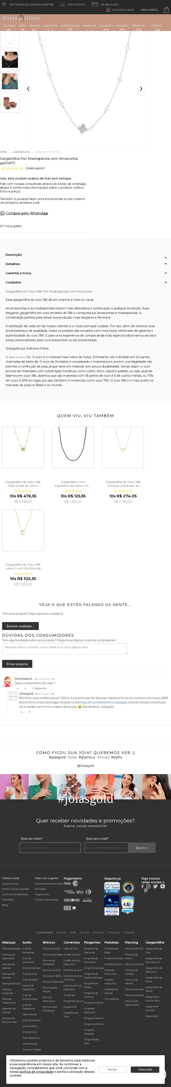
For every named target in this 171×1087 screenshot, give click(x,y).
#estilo (116, 757)
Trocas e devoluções (46, 899)
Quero (141, 847)
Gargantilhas (70, 25)
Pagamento (42, 894)
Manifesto (8, 899)
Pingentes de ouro (74, 1001)
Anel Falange (30, 1043)
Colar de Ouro (71, 948)
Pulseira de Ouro (113, 964)
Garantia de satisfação (15, 894)
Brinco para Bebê (52, 954)
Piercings (122, 25)
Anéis (22, 25)
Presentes (139, 25)
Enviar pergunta (17, 664)
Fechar (112, 1069)
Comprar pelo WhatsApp (27, 213)
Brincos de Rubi (52, 970)
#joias (72, 757)
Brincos (34, 25)
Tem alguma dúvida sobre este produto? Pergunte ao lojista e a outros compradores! (59, 640)
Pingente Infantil (93, 1002)
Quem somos (10, 883)
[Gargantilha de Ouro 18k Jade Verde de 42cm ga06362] (23, 448)
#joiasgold (57, 757)
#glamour (87, 757)
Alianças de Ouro (11, 983)
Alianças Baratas (11, 948)
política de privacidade (36, 1072)
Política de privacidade (15, 888)
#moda (103, 757)
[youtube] (162, 886)
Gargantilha (70, 1006)
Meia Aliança (30, 1014)
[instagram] (148, 886)
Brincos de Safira (52, 975)
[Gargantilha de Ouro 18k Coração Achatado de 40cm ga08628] (123, 448)
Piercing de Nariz (134, 964)
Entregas (40, 888)
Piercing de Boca (134, 995)
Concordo (145, 1069)
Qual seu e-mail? (97, 838)
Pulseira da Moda (113, 958)
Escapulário (152, 1016)
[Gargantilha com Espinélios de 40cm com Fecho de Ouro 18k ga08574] (73, 448)
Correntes (50, 25)
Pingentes (89, 25)
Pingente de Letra (94, 968)
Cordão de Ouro (72, 954)
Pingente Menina (94, 1018)
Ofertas (156, 25)
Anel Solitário (30, 1026)
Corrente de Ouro (73, 970)
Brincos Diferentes (53, 981)
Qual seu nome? (32, 838)
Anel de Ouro (30, 1032)
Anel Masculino (31, 1037)
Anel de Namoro (31, 968)
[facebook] (142, 886)
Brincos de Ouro (52, 948)
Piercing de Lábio (134, 989)
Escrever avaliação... (20, 626)
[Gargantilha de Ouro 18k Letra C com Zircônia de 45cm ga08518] (23, 530)
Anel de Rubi (30, 973)
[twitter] (155, 886)
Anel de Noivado (32, 1020)
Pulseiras (106, 25)
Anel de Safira (30, 979)
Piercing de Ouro (134, 948)
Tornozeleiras (111, 998)
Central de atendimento (49, 883)
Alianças (9, 25)
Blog (5, 904)
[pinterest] (145, 890)
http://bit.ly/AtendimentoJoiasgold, (104, 702)
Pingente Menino (94, 1024)
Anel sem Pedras (32, 1049)
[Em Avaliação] (111, 905)
